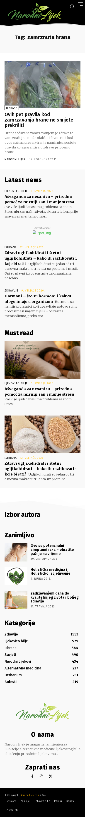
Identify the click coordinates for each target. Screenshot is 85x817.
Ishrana (11, 107)
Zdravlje (11, 290)
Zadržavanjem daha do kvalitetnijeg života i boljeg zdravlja (55, 597)
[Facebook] (32, 777)
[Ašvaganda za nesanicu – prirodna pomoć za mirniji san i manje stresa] (42, 360)
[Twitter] (50, 777)
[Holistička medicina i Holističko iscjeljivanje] (16, 576)
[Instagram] (41, 777)
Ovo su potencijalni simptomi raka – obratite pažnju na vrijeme (52, 549)
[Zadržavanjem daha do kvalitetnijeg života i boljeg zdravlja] (16, 600)
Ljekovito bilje (16, 191)
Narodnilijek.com (29, 795)
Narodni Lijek (15, 159)
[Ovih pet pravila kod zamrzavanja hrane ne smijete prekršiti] (42, 84)
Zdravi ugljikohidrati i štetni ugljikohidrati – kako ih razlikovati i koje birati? (41, 258)
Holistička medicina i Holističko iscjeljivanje (50, 571)
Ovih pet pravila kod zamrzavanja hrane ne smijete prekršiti (39, 119)
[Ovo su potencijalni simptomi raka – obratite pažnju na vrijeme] (16, 552)
